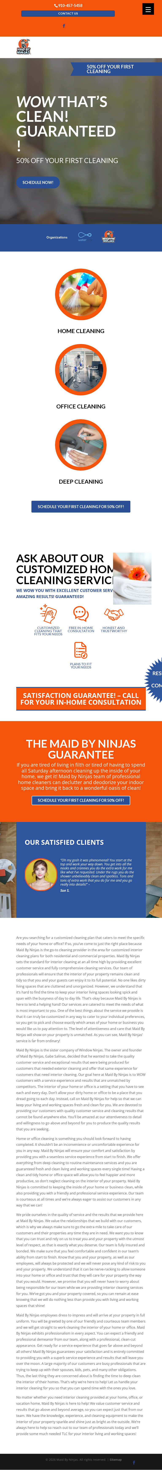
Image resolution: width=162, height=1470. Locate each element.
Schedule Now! (38, 182)
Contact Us (68, 13)
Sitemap (116, 1460)
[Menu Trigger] (148, 9)
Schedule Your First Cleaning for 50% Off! (81, 506)
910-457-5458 (70, 5)
